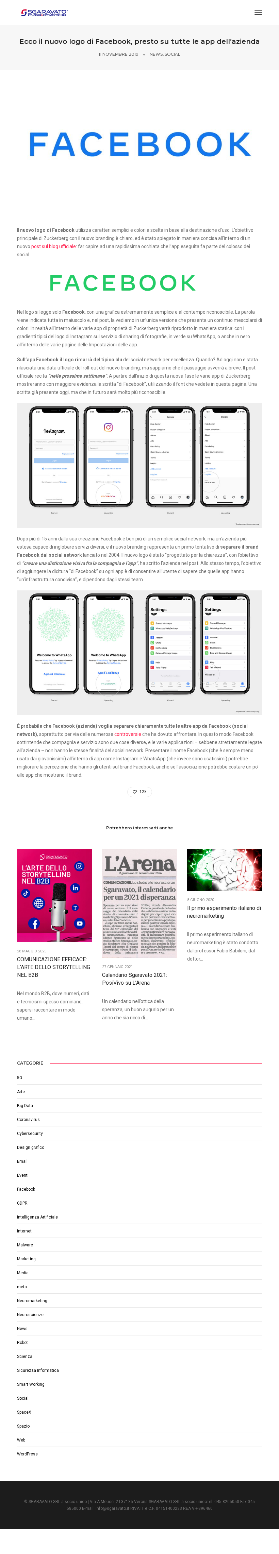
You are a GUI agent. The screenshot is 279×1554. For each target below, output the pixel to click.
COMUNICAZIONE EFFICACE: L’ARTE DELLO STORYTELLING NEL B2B (53, 967)
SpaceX (24, 1412)
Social (172, 54)
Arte (21, 1091)
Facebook (26, 1189)
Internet (24, 1231)
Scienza (24, 1356)
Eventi (23, 1175)
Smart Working (31, 1384)
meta (22, 1286)
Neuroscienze (30, 1314)
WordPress (27, 1454)
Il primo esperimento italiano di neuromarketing (224, 912)
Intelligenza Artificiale (37, 1217)
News (156, 54)
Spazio (23, 1426)
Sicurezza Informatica (38, 1370)
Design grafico (30, 1147)
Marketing (26, 1259)
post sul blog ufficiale (53, 246)
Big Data (25, 1105)
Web (21, 1440)
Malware (25, 1245)
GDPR (22, 1203)
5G (19, 1077)
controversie (127, 734)
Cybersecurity (30, 1133)
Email (22, 1161)
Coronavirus (28, 1119)
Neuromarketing (32, 1300)
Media (23, 1273)
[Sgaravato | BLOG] (44, 12)
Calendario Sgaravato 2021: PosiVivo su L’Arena (134, 979)
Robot (22, 1342)
